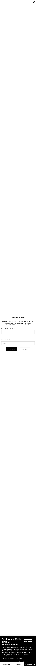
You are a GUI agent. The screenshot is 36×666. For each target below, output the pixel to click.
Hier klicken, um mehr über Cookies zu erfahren (13, 658)
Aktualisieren (11, 349)
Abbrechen (25, 349)
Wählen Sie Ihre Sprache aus (8, 340)
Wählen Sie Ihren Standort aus (8, 328)
